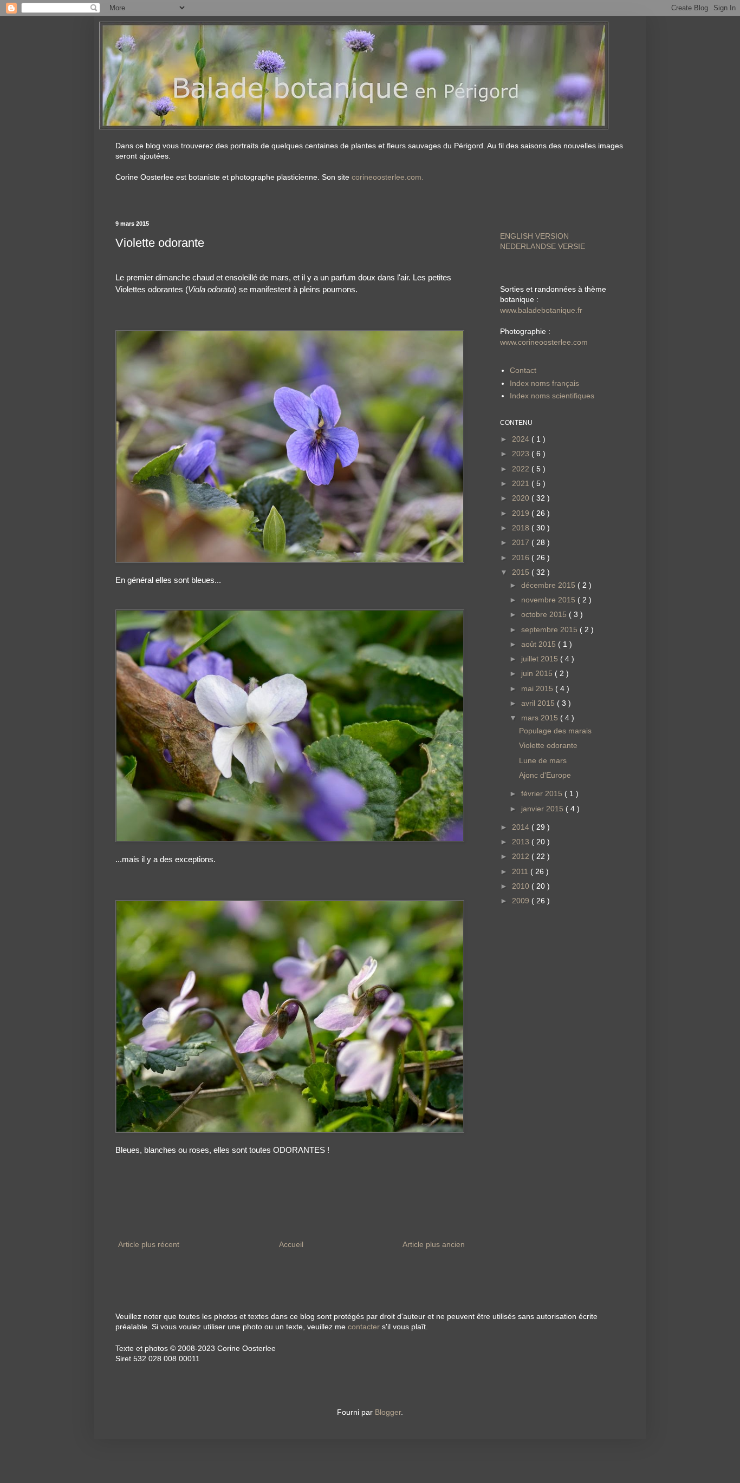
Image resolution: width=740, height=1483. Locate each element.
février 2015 (542, 793)
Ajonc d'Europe (545, 775)
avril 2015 (539, 703)
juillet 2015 (540, 658)
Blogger (388, 1412)
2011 (521, 871)
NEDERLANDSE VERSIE (542, 246)
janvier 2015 (543, 808)
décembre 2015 (549, 585)
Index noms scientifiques (552, 395)
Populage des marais (555, 730)
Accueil (291, 1244)
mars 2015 (540, 717)
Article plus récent (148, 1244)
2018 (521, 527)
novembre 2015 (549, 599)
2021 (521, 483)
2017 (521, 542)
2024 (521, 439)
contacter (364, 1326)
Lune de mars (543, 760)
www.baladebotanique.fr (541, 310)
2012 (521, 856)
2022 (521, 468)
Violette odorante (548, 745)
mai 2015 (538, 688)
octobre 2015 (545, 614)
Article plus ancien (434, 1244)
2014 (521, 827)
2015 (521, 572)
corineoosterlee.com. (388, 177)
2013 (521, 841)
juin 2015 (538, 673)
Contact (523, 370)
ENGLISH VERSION (534, 236)
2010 (521, 886)
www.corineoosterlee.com (544, 342)
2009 (521, 900)
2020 (521, 498)
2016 (521, 557)
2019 (521, 513)
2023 (521, 453)
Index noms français (544, 383)
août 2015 (539, 644)
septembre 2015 (550, 629)
